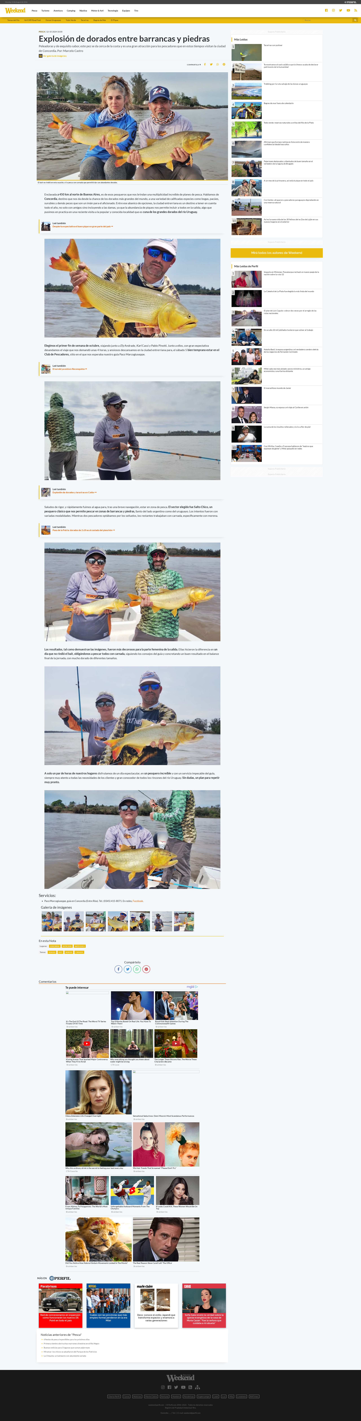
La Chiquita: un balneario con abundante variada (65, 1356)
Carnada (79, 952)
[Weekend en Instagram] (163, 1387)
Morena (69, 952)
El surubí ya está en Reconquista (68, 369)
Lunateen (241, 1396)
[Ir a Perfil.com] (350, 2)
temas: (43, 952)
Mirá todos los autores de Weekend (276, 253)
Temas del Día (13, 20)
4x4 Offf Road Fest (32, 20)
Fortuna (164, 1396)
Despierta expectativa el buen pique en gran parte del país (82, 226)
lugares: (43, 946)
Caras (126, 1396)
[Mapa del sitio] (197, 1387)
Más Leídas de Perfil (246, 266)
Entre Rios (67, 946)
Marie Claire (151, 1396)
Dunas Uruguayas (53, 20)
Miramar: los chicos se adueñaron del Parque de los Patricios (70, 1351)
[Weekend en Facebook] (169, 1387)
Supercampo (203, 1396)
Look (215, 1396)
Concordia (54, 946)
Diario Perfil (114, 1396)
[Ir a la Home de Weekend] (180, 1378)
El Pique (114, 20)
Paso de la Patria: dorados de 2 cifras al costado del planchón (82, 530)
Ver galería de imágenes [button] (54, 55)
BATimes (254, 1396)
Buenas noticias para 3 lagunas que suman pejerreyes (67, 1347)
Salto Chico (80, 946)
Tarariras (85, 20)
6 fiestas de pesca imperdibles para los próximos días (67, 1339)
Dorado (52, 952)
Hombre (176, 1396)
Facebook (138, 900)
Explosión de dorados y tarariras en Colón (73, 492)
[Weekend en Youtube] (183, 1387)
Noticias (137, 1396)
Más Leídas (240, 39)
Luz (223, 1396)
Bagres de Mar (99, 20)
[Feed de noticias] (190, 1387)
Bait (60, 952)
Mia (231, 1396)
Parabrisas (189, 1396)
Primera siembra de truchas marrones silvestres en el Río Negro (71, 1343)
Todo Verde (71, 20)
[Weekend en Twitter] (176, 1387)
